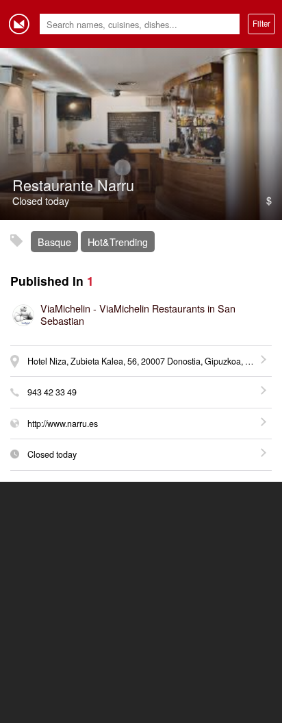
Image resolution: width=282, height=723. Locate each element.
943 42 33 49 (52, 392)
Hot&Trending (118, 241)
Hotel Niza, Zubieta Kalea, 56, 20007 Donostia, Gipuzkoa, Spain (147, 361)
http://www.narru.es (62, 423)
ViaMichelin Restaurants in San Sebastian (137, 314)
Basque (54, 241)
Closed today (52, 454)
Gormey (19, 24)
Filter (261, 23)
